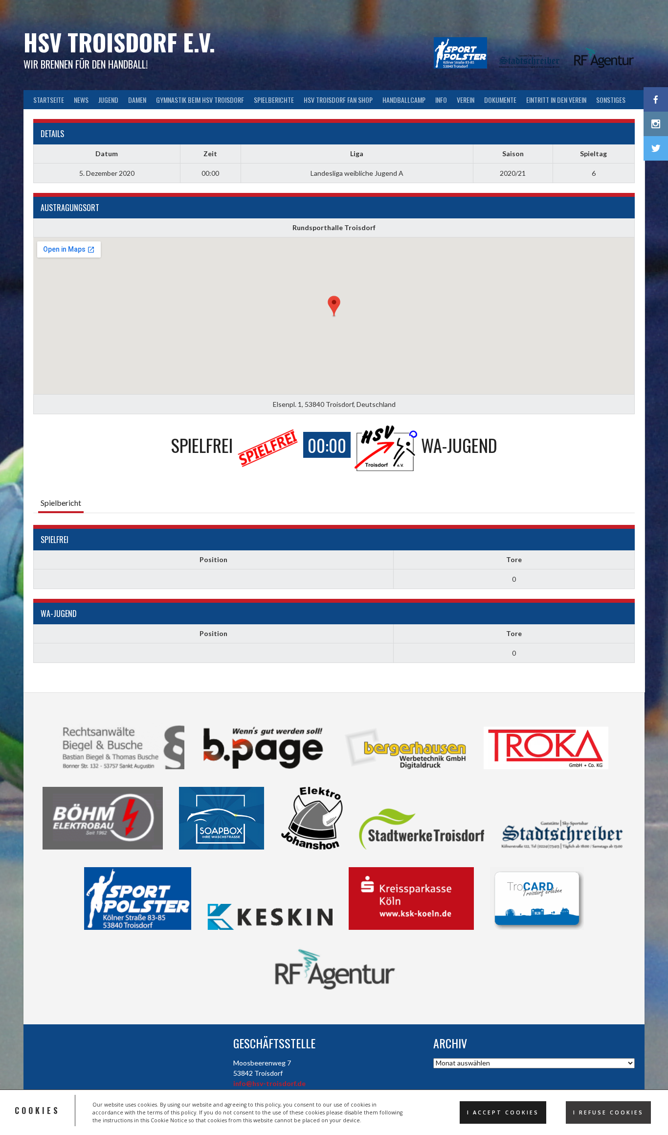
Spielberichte (274, 100)
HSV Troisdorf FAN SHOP (338, 100)
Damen (137, 100)
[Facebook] (656, 99)
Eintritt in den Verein (556, 100)
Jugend (108, 100)
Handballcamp (403, 100)
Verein (465, 100)
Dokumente (500, 100)
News (81, 100)
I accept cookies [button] (503, 1112)
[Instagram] (656, 124)
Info (441, 100)
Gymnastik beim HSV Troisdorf (200, 100)
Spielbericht (61, 502)
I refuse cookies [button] (608, 1112)
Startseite (48, 100)
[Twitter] (656, 148)
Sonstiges (610, 100)
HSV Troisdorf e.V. (119, 41)
